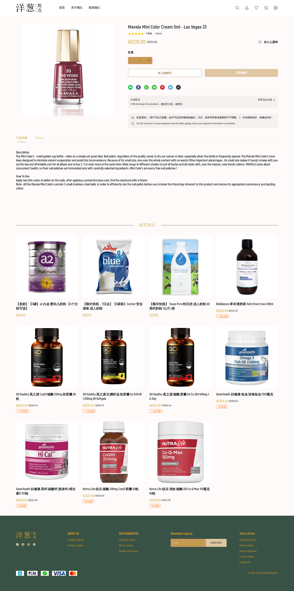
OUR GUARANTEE (128, 534)
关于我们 (76, 7)
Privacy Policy (246, 556)
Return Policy (246, 545)
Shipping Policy (247, 540)
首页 (62, 7)
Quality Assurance (128, 551)
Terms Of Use (247, 534)
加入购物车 (165, 73)
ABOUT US (73, 534)
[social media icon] (17, 545)
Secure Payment (248, 551)
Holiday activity (76, 540)
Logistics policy (127, 540)
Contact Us (245, 562)
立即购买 (241, 73)
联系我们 (94, 7)
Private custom (75, 545)
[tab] (21, 139)
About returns (126, 545)
